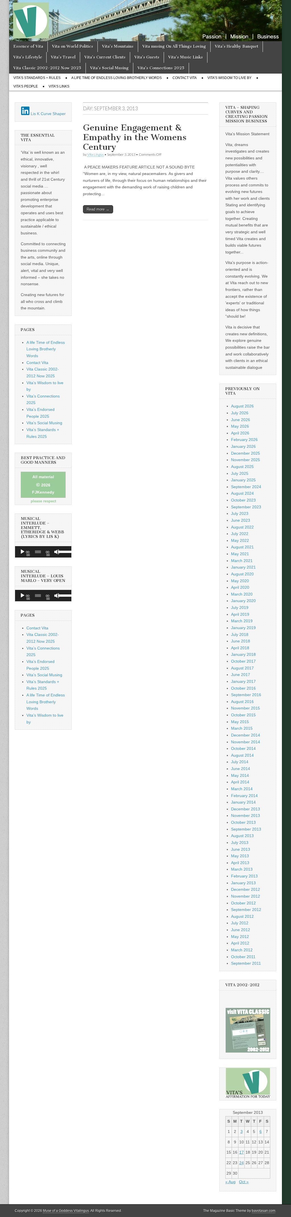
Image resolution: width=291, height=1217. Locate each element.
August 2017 (242, 668)
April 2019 (240, 614)
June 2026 (240, 419)
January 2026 (243, 446)
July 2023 (239, 513)
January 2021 (243, 567)
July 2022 (239, 533)
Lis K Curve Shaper (48, 113)
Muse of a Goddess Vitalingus (66, 1211)
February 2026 (244, 439)
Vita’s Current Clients (105, 57)
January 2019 (243, 627)
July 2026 (239, 413)
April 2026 (240, 433)
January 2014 (243, 802)
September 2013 (246, 829)
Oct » (244, 1181)
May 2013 (240, 856)
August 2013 (242, 835)
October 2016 (243, 688)
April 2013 (240, 862)
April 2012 (240, 943)
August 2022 (242, 527)
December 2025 (245, 453)
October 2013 (243, 822)
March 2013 (242, 869)
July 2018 (239, 634)
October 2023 (243, 500)
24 (241, 1162)
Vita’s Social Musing (109, 68)
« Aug (230, 1181)
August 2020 (242, 574)
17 (241, 1152)
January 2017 (243, 681)
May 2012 (240, 936)
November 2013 (245, 815)
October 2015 (243, 715)
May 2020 (240, 581)
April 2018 (240, 648)
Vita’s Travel (63, 57)
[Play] (22, 552)
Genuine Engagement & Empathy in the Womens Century (134, 137)
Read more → (98, 209)
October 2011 (243, 956)
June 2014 (240, 768)
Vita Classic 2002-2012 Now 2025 (47, 68)
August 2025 (242, 466)
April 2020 (240, 587)
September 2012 (246, 909)
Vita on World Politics (72, 46)
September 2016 (246, 694)
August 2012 (242, 916)
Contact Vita (184, 78)
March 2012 (242, 950)
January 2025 (243, 480)
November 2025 (245, 459)
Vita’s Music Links (185, 57)
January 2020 (243, 600)
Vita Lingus (95, 154)
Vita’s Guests (146, 57)
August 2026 (242, 406)
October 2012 (243, 903)
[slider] (63, 551)
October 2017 (243, 661)
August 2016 (242, 701)
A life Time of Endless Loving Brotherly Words (116, 78)
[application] (43, 551)
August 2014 (242, 755)
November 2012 (245, 896)
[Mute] (57, 552)
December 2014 (245, 735)
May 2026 (240, 426)
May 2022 (240, 540)
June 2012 (240, 929)
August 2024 (242, 493)
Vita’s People (25, 86)
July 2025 (239, 473)
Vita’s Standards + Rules (37, 78)
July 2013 (239, 842)
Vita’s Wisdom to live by (229, 78)
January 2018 (243, 654)
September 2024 (246, 486)
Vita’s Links (59, 86)
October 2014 (243, 748)
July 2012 (239, 923)
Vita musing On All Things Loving (174, 46)
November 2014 (245, 742)
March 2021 (242, 560)
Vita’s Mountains (118, 46)
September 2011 (246, 963)
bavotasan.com (263, 1211)
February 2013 (244, 876)
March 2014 (242, 789)
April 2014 (240, 782)
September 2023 (246, 507)
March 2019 (242, 621)
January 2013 (243, 883)
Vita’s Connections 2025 (161, 68)
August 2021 (242, 547)
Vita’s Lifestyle (27, 57)
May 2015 (240, 721)
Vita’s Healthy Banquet (236, 46)
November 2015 (245, 708)
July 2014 (239, 762)
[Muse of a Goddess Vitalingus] (145, 20)
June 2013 (240, 849)
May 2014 (240, 775)
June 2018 (240, 641)
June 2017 (240, 674)
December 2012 (245, 889)
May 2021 (240, 554)
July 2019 (239, 607)
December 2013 (245, 809)
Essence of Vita (28, 46)
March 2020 (242, 594)
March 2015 (242, 728)
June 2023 (240, 520)
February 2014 (244, 795)
